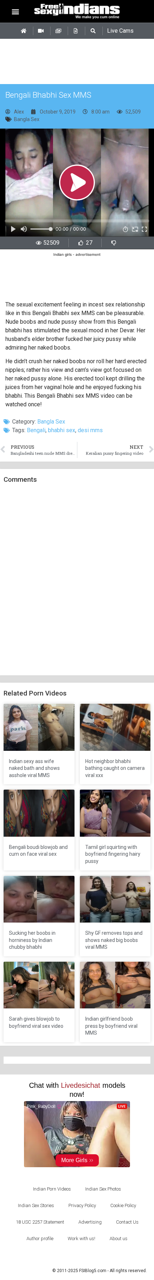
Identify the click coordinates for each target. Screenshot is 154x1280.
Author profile (40, 1238)
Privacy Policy (82, 1205)
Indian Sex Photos (103, 1189)
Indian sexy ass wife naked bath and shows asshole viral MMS (34, 768)
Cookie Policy (123, 1205)
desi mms (90, 430)
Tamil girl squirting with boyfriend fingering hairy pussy (112, 854)
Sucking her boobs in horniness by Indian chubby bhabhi (32, 940)
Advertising (90, 1222)
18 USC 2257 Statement (40, 1222)
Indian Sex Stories (36, 1205)
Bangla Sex (26, 119)
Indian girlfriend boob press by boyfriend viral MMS (111, 1026)
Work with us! (81, 1238)
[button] (15, 11)
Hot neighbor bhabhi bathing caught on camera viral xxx (115, 768)
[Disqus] (77, 580)
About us (118, 1238)
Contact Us (127, 1222)
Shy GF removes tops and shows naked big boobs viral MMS (114, 940)
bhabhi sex (61, 430)
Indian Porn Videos (52, 1189)
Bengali (36, 430)
